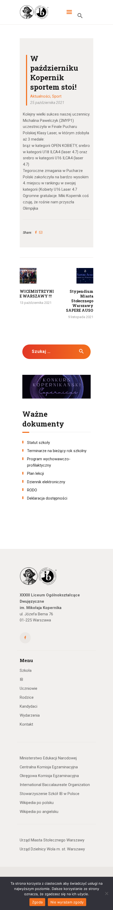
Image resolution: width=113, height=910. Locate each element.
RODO (32, 490)
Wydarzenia (30, 715)
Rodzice (27, 697)
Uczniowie (28, 688)
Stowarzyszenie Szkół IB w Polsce (49, 793)
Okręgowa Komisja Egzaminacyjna (49, 775)
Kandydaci (28, 706)
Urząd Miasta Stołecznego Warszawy (52, 840)
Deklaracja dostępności (47, 498)
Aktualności (40, 96)
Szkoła (26, 670)
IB (21, 679)
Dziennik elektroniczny (46, 482)
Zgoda (37, 902)
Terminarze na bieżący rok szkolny (56, 450)
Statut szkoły (38, 442)
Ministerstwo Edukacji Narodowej (48, 758)
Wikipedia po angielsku (39, 811)
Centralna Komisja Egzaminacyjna (49, 767)
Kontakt (26, 724)
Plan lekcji (35, 473)
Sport (56, 96)
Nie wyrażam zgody (67, 902)
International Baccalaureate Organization (55, 784)
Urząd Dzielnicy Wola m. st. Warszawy (52, 849)
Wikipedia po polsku (37, 802)
